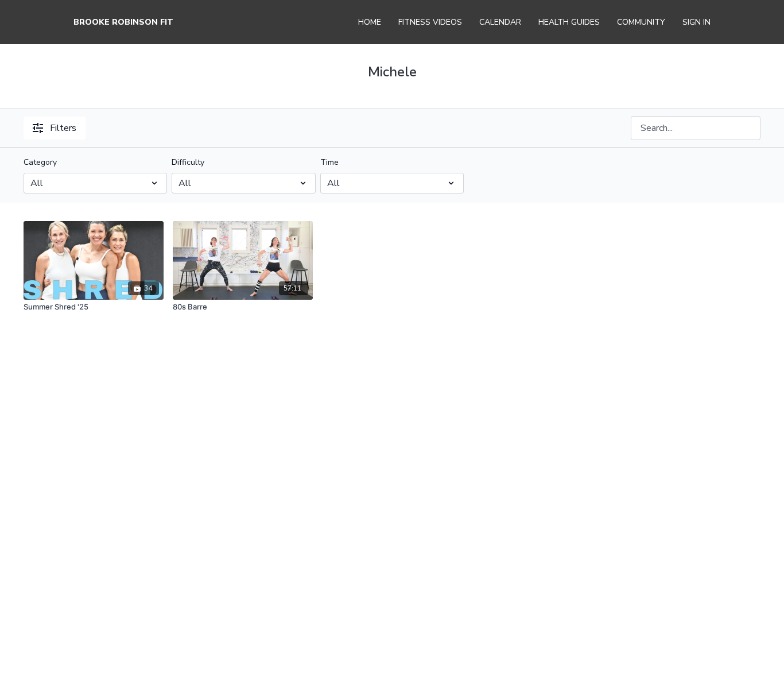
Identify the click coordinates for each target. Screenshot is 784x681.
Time (329, 162)
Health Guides (569, 22)
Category (40, 162)
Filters (63, 128)
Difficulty (188, 162)
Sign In (696, 22)
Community (641, 22)
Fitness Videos (430, 22)
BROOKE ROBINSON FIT (123, 22)
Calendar (500, 22)
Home (369, 22)
